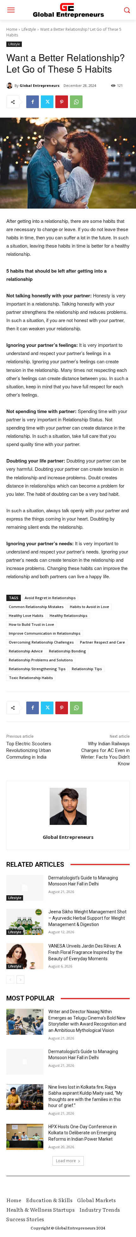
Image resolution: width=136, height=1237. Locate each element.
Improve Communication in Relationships (44, 633)
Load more (66, 1160)
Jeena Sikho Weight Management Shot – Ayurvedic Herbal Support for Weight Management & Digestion (87, 918)
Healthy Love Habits (26, 615)
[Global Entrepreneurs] (10, 85)
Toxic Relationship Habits (31, 677)
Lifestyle (29, 29)
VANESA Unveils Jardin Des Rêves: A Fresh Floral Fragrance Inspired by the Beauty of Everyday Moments (85, 952)
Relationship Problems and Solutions (41, 659)
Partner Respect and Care (102, 642)
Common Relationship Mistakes (36, 606)
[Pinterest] (61, 101)
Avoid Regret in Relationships (50, 597)
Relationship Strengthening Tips (37, 668)
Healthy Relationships (68, 615)
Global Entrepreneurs (39, 85)
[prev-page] (10, 979)
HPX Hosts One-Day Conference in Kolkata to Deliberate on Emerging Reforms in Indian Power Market (82, 1133)
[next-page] (20, 979)
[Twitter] (47, 101)
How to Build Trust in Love (31, 624)
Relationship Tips (87, 668)
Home (11, 29)
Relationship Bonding (67, 651)
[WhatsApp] (76, 101)
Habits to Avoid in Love (89, 606)
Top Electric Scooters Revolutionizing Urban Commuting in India (28, 750)
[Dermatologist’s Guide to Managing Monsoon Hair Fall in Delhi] (24, 888)
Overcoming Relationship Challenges (41, 642)
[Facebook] (32, 101)
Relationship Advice (26, 651)
